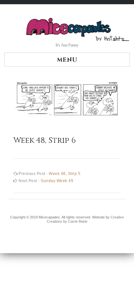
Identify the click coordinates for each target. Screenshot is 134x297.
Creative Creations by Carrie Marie (85, 219)
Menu (67, 60)
